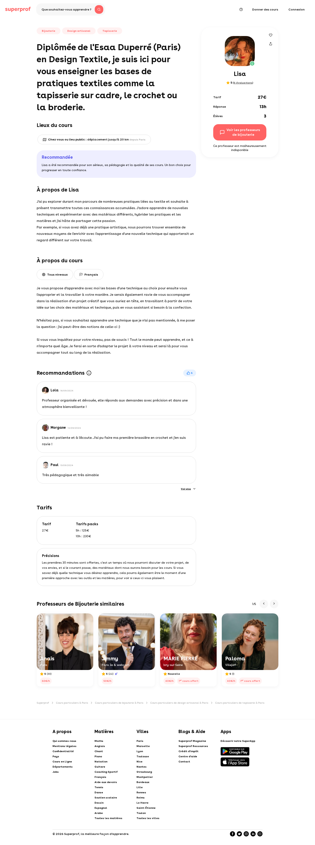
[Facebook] (232, 833)
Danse (98, 792)
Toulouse (142, 756)
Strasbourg (144, 771)
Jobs (55, 771)
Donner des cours (265, 9)
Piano (98, 756)
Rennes (141, 792)
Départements (62, 766)
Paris (139, 740)
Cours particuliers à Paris (72, 702)
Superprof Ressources (193, 746)
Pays (55, 756)
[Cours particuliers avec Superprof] (18, 9)
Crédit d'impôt (188, 751)
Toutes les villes (147, 818)
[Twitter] (239, 833)
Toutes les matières (108, 818)
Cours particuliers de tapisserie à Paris (239, 702)
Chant (98, 751)
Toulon (141, 813)
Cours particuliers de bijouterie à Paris (119, 702)
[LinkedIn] (253, 833)
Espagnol (100, 807)
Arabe (98, 813)
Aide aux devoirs (105, 782)
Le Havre (142, 802)
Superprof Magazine (192, 740)
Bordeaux (142, 782)
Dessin (99, 802)
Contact (184, 761)
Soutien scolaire (105, 797)
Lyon (139, 751)
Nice (139, 761)
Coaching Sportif (106, 771)
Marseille (143, 746)
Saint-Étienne (146, 807)
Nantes (141, 766)
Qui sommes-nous (64, 740)
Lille (139, 787)
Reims (140, 797)
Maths (98, 740)
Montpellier (144, 777)
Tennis (98, 787)
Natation (100, 761)
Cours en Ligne (62, 761)
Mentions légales (64, 746)
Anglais (99, 746)
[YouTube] (259, 833)
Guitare (99, 766)
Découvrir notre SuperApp (237, 740)
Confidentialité (63, 751)
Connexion (296, 9)
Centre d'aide (187, 756)
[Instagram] (246, 833)
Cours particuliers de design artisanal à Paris (179, 702)
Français (100, 777)
